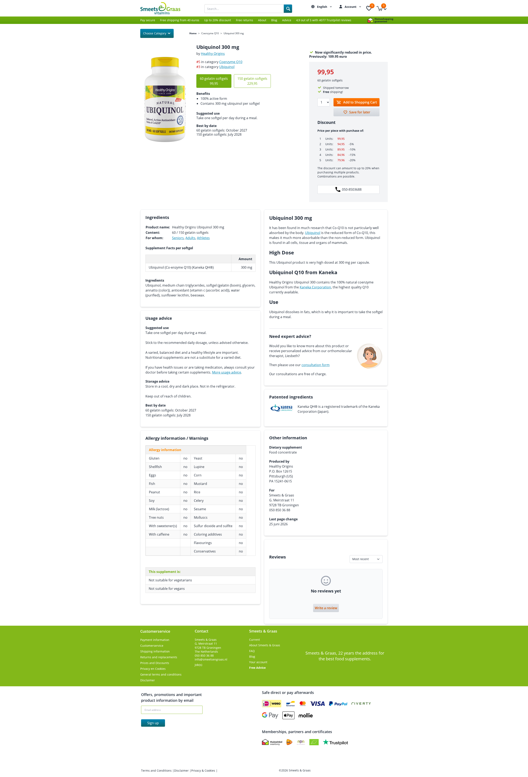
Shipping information (155, 651)
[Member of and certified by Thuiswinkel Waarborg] (272, 742)
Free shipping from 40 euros (179, 20)
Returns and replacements (158, 657)
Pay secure (147, 20)
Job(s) (198, 665)
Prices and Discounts (154, 663)
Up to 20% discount (217, 20)
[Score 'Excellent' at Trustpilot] (335, 742)
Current (254, 640)
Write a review (326, 608)
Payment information (154, 640)
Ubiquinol (227, 67)
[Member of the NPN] (301, 742)
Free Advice (257, 668)
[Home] (165, 8)
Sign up (153, 723)
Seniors (178, 238)
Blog (274, 20)
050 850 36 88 (204, 655)
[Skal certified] (314, 742)
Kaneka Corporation (315, 287)
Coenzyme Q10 (210, 33)
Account (351, 7)
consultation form (316, 365)
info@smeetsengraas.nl (211, 659)
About (262, 20)
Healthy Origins (213, 53)
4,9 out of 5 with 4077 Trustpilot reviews (323, 20)
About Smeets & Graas (264, 645)
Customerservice (151, 646)
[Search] (288, 9)
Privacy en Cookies (153, 669)
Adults (190, 238)
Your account (258, 662)
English (322, 7)
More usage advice (226, 372)
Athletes (203, 238)
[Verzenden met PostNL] (289, 742)
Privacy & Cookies (203, 770)
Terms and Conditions (156, 770)
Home (193, 33)
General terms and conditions (161, 674)
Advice (286, 20)
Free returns (244, 20)
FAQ (252, 651)
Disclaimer (147, 680)
